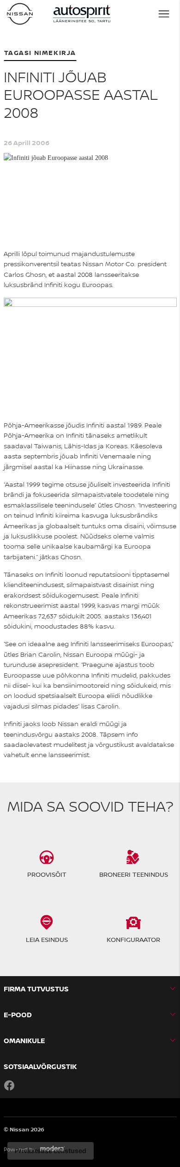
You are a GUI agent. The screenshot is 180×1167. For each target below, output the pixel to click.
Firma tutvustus (36, 989)
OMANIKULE (24, 1040)
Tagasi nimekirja (40, 52)
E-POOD (18, 1015)
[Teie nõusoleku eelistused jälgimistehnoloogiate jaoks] (50, 1151)
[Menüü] (164, 14)
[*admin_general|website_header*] (20, 14)
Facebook (9, 1085)
